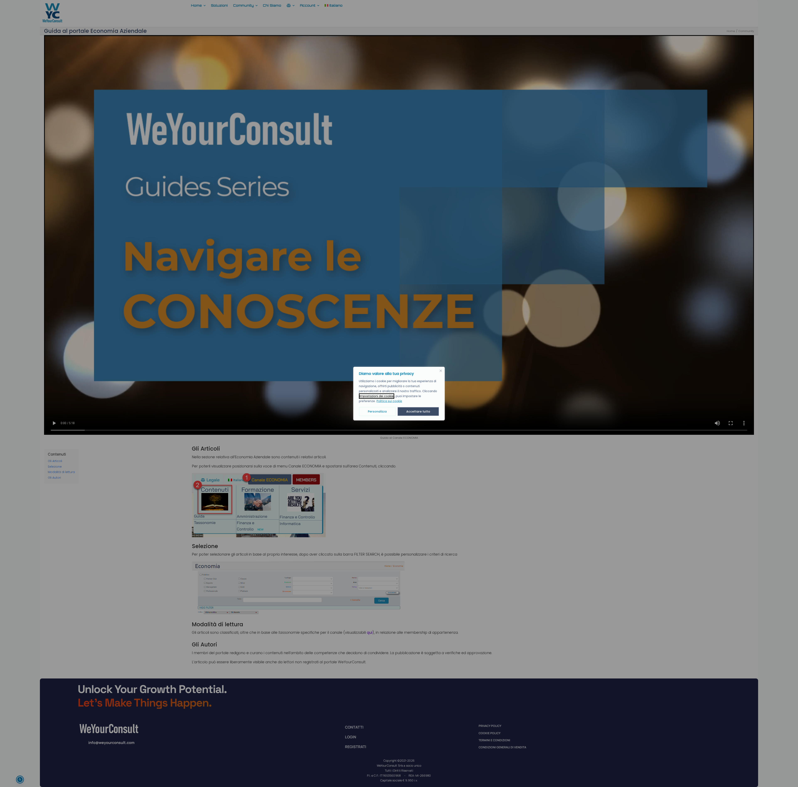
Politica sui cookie (389, 401)
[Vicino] (441, 371)
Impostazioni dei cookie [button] (377, 396)
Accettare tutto (418, 411)
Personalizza (377, 411)
